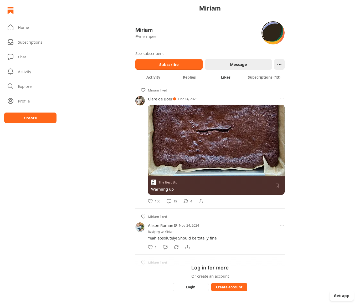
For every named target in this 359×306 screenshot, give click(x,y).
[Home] (10, 10)
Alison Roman (160, 225)
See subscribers (149, 53)
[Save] (277, 185)
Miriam (153, 90)
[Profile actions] (279, 64)
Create (30, 117)
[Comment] (165, 247)
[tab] (153, 77)
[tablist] (210, 77)
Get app (342, 295)
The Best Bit (167, 182)
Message (238, 64)
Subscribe (169, 64)
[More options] (282, 99)
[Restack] (176, 247)
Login (191, 287)
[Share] (200, 201)
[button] (30, 27)
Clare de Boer (160, 98)
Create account (229, 287)
